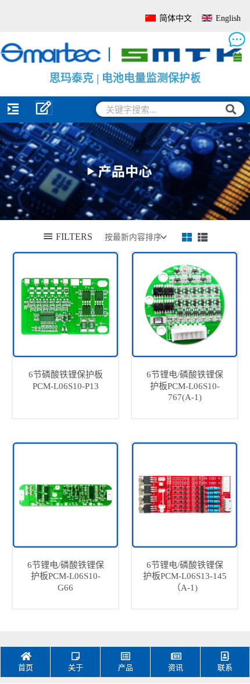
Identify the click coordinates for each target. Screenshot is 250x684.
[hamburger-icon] (13, 109)
